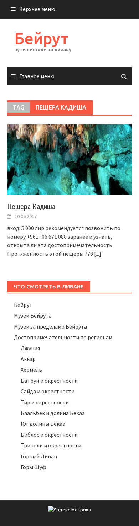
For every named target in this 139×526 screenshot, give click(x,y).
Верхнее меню (37, 8)
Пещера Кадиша (31, 206)
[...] (97, 253)
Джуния (30, 348)
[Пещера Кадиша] (69, 159)
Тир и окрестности (45, 402)
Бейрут (41, 38)
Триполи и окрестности (51, 445)
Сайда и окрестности (47, 391)
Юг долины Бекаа (43, 423)
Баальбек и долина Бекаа (53, 412)
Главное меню (37, 76)
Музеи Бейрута (33, 315)
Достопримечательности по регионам (63, 337)
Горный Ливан (39, 456)
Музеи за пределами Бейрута (50, 326)
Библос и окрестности (49, 434)
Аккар (28, 358)
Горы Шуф (33, 467)
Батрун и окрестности (49, 380)
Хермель (31, 369)
